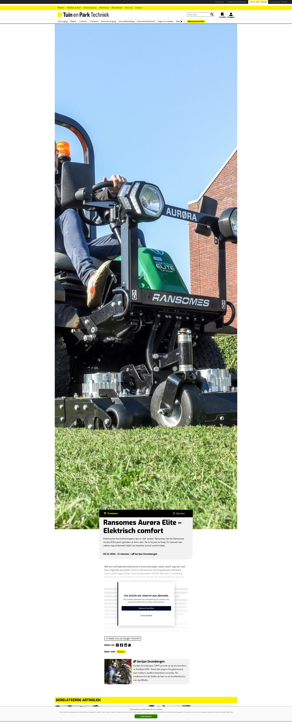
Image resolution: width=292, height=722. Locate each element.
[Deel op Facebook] (122, 645)
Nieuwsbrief (117, 7)
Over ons (129, 7)
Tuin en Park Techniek (258, 2)
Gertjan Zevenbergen (146, 554)
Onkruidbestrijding (126, 21)
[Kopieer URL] (130, 645)
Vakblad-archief (74, 7)
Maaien (73, 21)
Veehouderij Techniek (278, 2)
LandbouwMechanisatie (236, 2)
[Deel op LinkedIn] (126, 645)
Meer (178, 21)
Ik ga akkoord (146, 716)
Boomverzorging (108, 21)
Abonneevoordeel (196, 21)
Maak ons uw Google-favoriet (124, 638)
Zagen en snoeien (165, 21)
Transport (93, 21)
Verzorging (63, 21)
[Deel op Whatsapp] (118, 645)
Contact (138, 7)
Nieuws (61, 7)
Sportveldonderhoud (146, 21)
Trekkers (83, 21)
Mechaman (219, 2)
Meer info (230, 712)
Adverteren (104, 7)
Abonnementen (89, 7)
